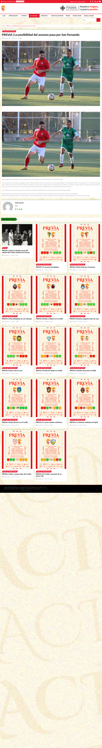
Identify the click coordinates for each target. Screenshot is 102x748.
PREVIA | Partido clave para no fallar (83, 370)
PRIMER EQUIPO (13, 15)
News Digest (44, 488)
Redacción (6, 255)
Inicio (3, 26)
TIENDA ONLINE (77, 15)
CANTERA (24, 15)
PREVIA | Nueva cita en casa (12, 370)
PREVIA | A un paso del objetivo (47, 267)
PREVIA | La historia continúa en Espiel (84, 422)
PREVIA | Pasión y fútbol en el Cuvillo (49, 319)
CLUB (3, 15)
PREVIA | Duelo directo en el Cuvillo (15, 422)
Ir (98, 20)
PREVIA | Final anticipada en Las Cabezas (17, 319)
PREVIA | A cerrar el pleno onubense (49, 422)
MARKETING (44, 15)
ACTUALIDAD (34, 15)
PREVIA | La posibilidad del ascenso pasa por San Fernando (20, 26)
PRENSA (68, 15)
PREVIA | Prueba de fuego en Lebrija (49, 370)
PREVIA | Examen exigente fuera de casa (84, 319)
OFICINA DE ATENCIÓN (57, 15)
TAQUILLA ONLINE (89, 15)
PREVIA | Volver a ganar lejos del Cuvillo (16, 474)
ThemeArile (26, 490)
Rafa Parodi (7, 38)
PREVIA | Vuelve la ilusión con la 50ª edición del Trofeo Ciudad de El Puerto (16, 251)
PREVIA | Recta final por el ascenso (82, 267)
